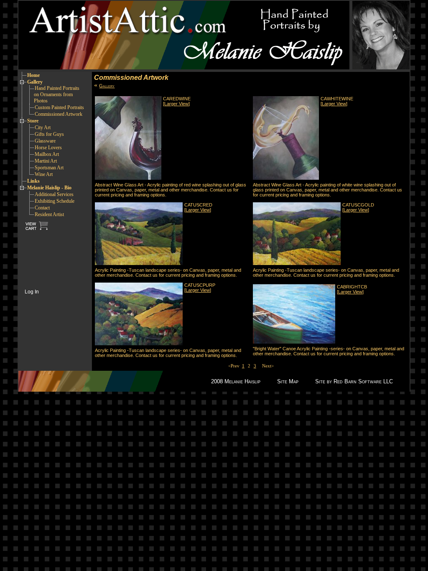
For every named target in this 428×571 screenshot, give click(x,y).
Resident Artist (49, 214)
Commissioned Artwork (58, 114)
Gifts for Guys (49, 134)
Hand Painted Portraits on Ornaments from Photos (56, 94)
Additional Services (54, 194)
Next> (267, 365)
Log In (32, 292)
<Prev (235, 365)
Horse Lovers (48, 147)
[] (176, 103)
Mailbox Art (47, 154)
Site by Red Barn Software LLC (354, 381)
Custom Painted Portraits (59, 107)
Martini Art (46, 161)
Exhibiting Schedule (54, 201)
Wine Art (44, 174)
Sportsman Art (49, 168)
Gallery (107, 85)
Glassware (45, 141)
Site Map (287, 381)
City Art (43, 127)
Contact (42, 208)
